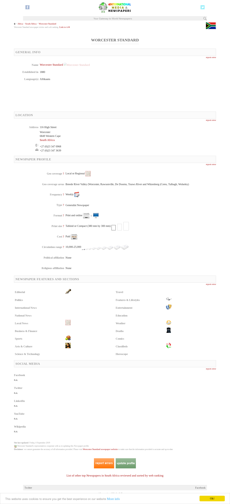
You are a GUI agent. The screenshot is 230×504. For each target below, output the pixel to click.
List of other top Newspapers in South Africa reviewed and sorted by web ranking (115, 475)
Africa (20, 24)
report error (211, 57)
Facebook (200, 487)
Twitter (28, 487)
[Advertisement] (141, 84)
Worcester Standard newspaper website (100, 449)
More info (113, 499)
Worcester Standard (47, 24)
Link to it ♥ (64, 27)
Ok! (212, 498)
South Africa (31, 24)
